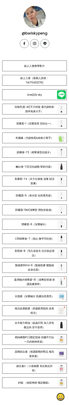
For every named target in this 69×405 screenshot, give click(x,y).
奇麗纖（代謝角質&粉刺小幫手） (34, 138)
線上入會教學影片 (34, 66)
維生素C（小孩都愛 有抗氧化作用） (34, 368)
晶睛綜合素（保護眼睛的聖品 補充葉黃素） (34, 354)
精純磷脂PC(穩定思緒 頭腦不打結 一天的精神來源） (34, 339)
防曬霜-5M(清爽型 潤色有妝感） (34, 210)
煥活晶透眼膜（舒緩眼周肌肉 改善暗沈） (34, 311)
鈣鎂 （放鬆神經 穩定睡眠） (34, 383)
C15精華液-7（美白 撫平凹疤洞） (34, 239)
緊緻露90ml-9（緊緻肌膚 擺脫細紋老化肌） (34, 267)
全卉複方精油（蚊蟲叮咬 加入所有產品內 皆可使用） (34, 325)
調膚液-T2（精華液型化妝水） (34, 152)
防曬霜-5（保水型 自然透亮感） (34, 195)
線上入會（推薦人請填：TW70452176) (34, 80)
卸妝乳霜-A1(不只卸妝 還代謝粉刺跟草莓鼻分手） (34, 109)
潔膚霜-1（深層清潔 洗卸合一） (34, 123)
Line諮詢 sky (34, 95)
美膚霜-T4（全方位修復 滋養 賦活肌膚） (34, 181)
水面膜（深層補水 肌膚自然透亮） (34, 296)
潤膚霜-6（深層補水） (34, 224)
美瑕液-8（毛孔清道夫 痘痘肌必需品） (34, 253)
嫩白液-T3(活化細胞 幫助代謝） (34, 167)
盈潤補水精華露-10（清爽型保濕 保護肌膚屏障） (34, 282)
